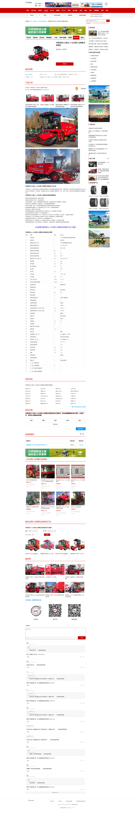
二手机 (44, 15)
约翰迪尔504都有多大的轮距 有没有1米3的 (98, 140)
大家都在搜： (88, 23)
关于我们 (52, 801)
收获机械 (35, 21)
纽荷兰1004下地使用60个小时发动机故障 (98, 131)
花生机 (100, 23)
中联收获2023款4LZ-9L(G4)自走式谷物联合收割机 (51, 553)
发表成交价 (81, 428)
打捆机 (92, 72)
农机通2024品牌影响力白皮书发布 (96, 16)
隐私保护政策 (69, 801)
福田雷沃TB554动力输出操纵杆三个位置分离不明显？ (98, 149)
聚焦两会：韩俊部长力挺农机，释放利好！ (99, 46)
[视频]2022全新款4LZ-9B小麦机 (47, 104)
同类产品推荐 (62, 37)
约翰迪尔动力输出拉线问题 (95, 128)
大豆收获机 (93, 69)
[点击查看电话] (45, 89)
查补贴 (40, 10)
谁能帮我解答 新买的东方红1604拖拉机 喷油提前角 (98, 136)
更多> (108, 158)
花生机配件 (93, 78)
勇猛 (102, 23)
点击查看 (81, 444)
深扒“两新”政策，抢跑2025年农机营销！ (99, 43)
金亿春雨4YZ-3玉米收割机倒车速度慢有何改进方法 (98, 145)
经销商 (57, 10)
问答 (90, 10)
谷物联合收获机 (95, 55)
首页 (28, 10)
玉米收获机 (93, 58)
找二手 (63, 10)
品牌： (27, 531)
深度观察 (96, 10)
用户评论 (76, 37)
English (106, 4)
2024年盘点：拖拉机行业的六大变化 (98, 41)
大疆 (94, 23)
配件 (107, 10)
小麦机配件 (93, 81)
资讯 (81, 10)
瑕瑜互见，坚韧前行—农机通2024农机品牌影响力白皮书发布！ (104, 49)
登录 (106, 3)
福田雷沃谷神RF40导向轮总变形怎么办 (98, 154)
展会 (86, 10)
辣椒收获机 (93, 75)
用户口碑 (33, 10)
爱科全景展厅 (57, 15)
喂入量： (45, 531)
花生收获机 (93, 61)
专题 (102, 10)
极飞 (92, 23)
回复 (28, 656)
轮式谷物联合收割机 (42, 21)
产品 (31, 21)
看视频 (70, 37)
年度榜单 (70, 15)
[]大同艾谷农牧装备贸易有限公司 (36, 444)
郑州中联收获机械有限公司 (36, 89)
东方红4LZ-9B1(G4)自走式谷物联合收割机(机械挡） (66, 553)
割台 (92, 64)
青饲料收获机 (94, 67)
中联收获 (30, 74)
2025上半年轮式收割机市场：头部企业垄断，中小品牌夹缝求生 (104, 38)
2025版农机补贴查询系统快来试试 (96, 14)
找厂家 (52, 10)
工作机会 (60, 801)
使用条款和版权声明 (80, 801)
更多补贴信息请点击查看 (79, 407)
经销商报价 (49, 37)
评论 (82, 637)
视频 (69, 10)
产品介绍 (28, 37)
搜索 (47, 534)
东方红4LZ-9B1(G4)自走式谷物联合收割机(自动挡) (36, 553)
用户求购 (75, 10)
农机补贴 (35, 37)
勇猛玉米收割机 (107, 23)
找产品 (46, 10)
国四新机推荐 (82, 15)
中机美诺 (97, 23)
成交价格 (42, 37)
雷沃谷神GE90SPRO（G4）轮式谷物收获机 (79, 553)
